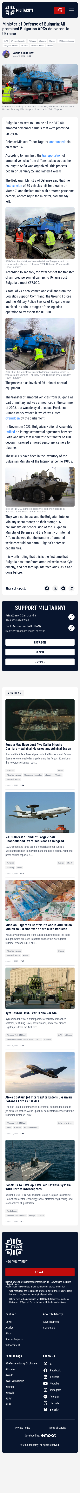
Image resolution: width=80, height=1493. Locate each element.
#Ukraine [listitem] (10, 1369)
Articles (9, 1327)
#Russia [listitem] (9, 1392)
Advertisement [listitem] (51, 1321)
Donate (40, 1272)
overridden (12, 418)
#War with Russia (37, 45)
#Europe (52, 41)
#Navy (60, 770)
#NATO (69, 863)
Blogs (8, 1333)
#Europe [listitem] (10, 1386)
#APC (5, 41)
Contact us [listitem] (49, 1327)
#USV (38, 1039)
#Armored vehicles (18, 41)
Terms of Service (57, 1427)
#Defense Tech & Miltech (16, 1035)
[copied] (71, 617)
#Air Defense (12, 1211)
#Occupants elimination (33, 775)
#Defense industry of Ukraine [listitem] (21, 1363)
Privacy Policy (22, 1427)
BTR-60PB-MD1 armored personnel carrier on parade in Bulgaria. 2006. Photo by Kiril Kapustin (35, 510)
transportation (52, 155)
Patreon (40, 642)
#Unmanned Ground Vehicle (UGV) (20, 1039)
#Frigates (10, 770)
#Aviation (10, 863)
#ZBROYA (47, 1039)
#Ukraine (24, 45)
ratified (10, 432)
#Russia (48, 775)
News (8, 1321)
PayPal (40, 652)
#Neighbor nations (10, 45)
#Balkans (32, 41)
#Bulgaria (42, 41)
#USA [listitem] (8, 1404)
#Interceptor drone (65, 1123)
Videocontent (12, 1345)
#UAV (60, 1035)
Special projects (14, 1339)
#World (50, 45)
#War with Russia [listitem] (14, 1381)
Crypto (40, 662)
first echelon (13, 186)
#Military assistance (66, 41)
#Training (10, 867)
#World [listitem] (9, 1375)
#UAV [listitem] (8, 1398)
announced (57, 142)
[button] (71, 10)
